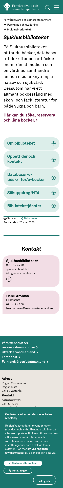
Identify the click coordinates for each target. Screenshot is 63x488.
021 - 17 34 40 (15, 265)
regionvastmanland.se (18, 347)
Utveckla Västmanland (18, 352)
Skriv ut (12, 218)
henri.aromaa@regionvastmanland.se (29, 308)
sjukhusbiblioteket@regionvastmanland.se (21, 271)
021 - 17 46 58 (15, 304)
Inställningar (19, 470)
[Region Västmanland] (6, 7)
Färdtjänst (9, 357)
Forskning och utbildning (22, 24)
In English (44, 481)
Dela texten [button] (30, 218)
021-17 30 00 (10, 403)
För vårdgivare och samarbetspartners (27, 20)
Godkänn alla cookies (24, 463)
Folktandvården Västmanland (23, 361)
